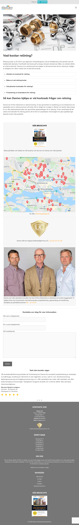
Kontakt (39, 479)
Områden (39, 484)
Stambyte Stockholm (39, 486)
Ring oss (39, 2)
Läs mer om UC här (55, 241)
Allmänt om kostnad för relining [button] (18, 74)
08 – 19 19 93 (31, 303)
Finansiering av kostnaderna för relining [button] (20, 93)
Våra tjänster (39, 476)
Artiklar (39, 481)
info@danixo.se (41, 420)
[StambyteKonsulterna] (7, 7)
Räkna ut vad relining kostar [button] (16, 80)
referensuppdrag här (42, 214)
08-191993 (42, 418)
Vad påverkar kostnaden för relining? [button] (19, 86)
